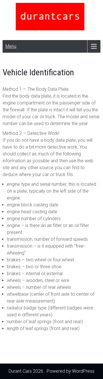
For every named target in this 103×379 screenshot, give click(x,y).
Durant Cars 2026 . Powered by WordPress (51, 371)
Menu (10, 46)
